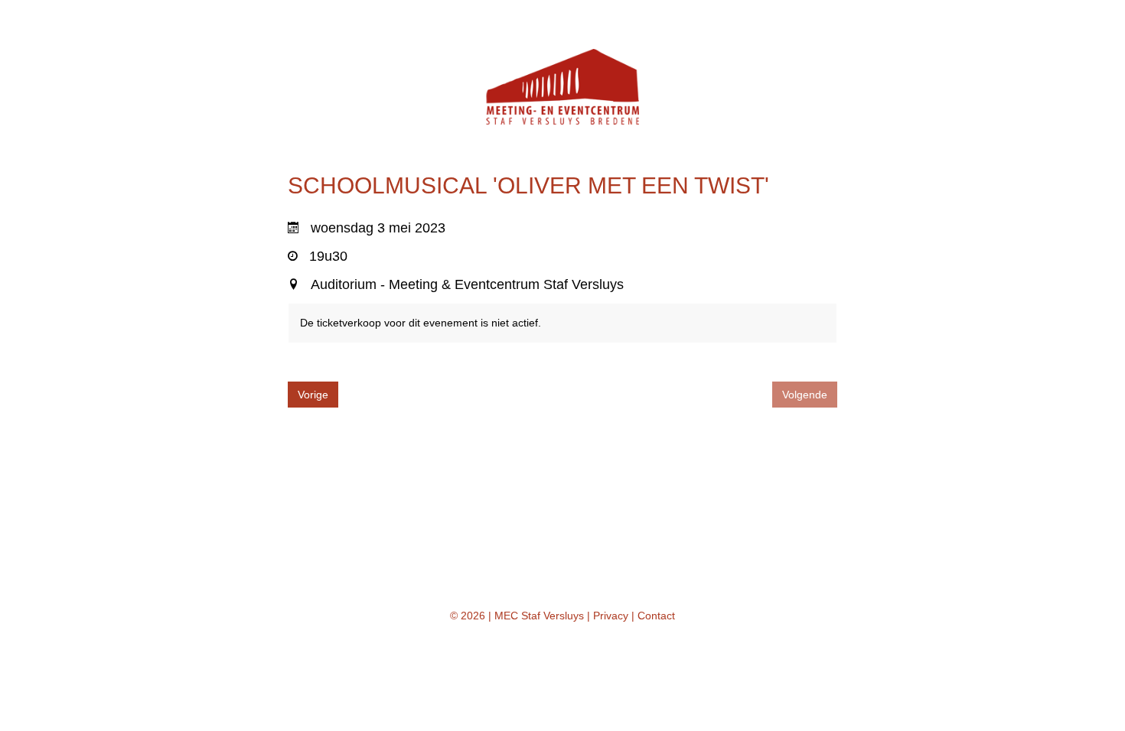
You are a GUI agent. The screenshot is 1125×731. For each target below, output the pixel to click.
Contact (656, 615)
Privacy (610, 615)
